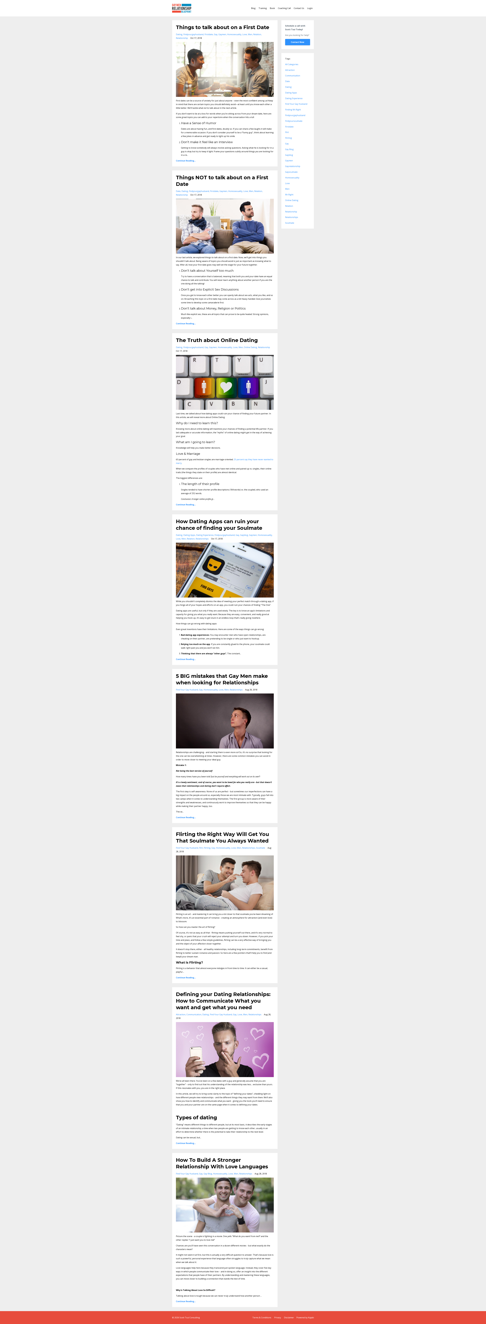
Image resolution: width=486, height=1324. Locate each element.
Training (263, 8)
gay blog (208, 1173)
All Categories (291, 64)
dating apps (189, 535)
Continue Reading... (186, 160)
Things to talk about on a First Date (222, 27)
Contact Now (297, 42)
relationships (202, 538)
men (250, 34)
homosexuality (234, 34)
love (244, 34)
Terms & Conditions (261, 1317)
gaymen (222, 34)
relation (257, 34)
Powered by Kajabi (305, 1317)
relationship (182, 38)
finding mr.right (293, 109)
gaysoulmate (291, 172)
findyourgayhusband (193, 34)
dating (179, 34)
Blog (253, 8)
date (178, 191)
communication (193, 1014)
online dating (250, 347)
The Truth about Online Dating (217, 340)
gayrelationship (292, 166)
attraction (180, 1014)
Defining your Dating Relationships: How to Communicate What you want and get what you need (223, 1000)
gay (215, 34)
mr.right (289, 194)
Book (272, 8)
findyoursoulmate (293, 121)
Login (310, 8)
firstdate (209, 34)
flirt (201, 847)
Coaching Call (284, 8)
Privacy (277, 1317)
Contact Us (299, 8)
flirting (207, 847)
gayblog (244, 535)
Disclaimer (289, 1317)
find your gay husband (187, 689)
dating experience (205, 535)
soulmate (260, 847)
